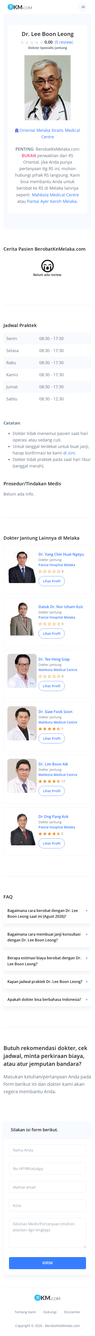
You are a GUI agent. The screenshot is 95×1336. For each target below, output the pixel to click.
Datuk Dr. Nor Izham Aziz (61, 606)
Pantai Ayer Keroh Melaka (52, 201)
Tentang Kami (25, 1312)
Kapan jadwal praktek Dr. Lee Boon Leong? (47, 981)
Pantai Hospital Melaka (57, 565)
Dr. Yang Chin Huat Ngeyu (61, 554)
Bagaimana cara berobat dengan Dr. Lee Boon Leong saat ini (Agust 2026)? (47, 913)
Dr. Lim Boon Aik (53, 764)
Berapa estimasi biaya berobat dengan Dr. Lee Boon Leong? (47, 960)
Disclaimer (72, 1312)
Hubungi (50, 1312)
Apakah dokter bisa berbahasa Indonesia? (47, 999)
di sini (69, 453)
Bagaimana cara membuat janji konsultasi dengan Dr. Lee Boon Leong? (47, 937)
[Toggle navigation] (83, 7)
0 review (64, 42)
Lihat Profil (51, 581)
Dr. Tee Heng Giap (54, 659)
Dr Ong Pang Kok (53, 816)
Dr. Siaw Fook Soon (55, 711)
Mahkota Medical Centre (55, 195)
